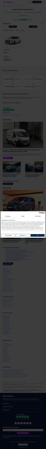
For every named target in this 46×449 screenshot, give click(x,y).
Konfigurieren (22, 235)
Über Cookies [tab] (38, 216)
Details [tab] (23, 216)
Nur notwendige (8, 235)
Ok (37, 235)
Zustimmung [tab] (7, 216)
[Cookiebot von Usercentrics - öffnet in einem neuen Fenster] (40, 213)
